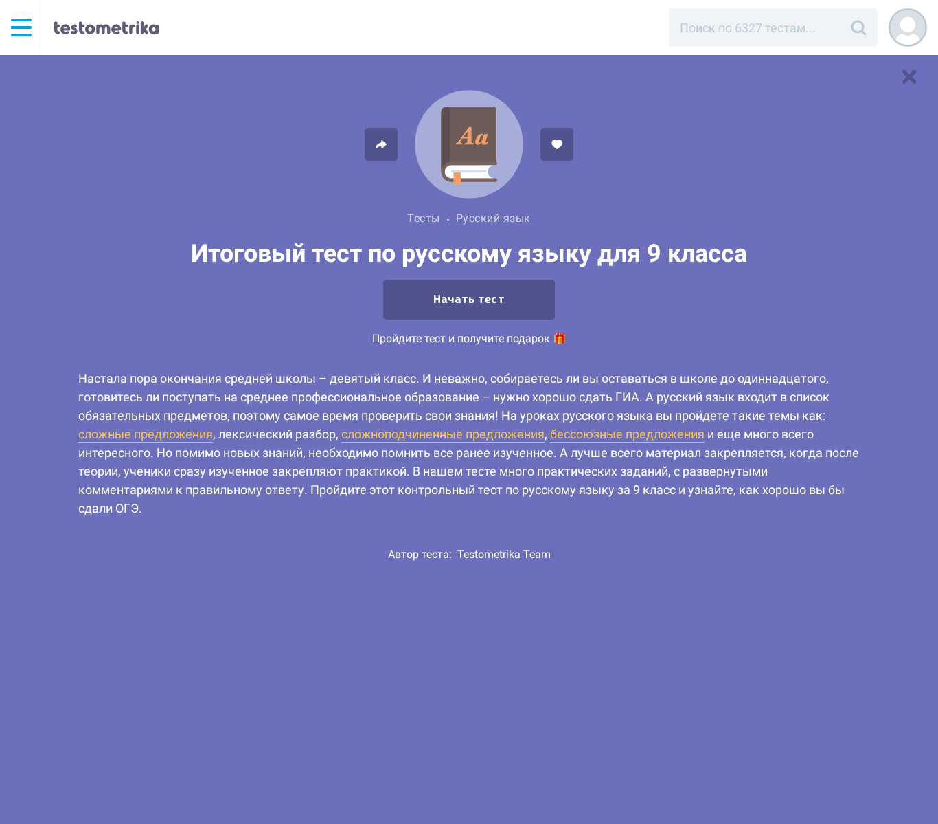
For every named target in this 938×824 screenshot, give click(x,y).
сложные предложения (145, 434)
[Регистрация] (908, 27)
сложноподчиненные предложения (443, 434)
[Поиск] (858, 27)
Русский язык (493, 218)
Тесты (423, 218)
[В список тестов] (909, 77)
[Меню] (21, 27)
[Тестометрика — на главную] (106, 27)
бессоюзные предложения (627, 434)
